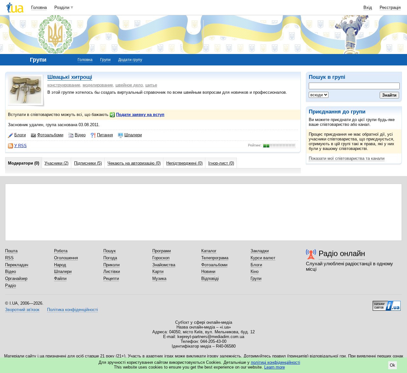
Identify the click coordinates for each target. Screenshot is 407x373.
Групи (105, 60)
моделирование (98, 85)
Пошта (11, 250)
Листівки (111, 271)
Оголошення (66, 257)
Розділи (61, 7)
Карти (157, 271)
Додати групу (130, 60)
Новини (208, 271)
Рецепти (111, 278)
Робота (60, 250)
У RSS (20, 145)
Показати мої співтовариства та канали (346, 158)
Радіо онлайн (342, 253)
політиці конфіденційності (275, 362)
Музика (159, 278)
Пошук (109, 250)
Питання (105, 134)
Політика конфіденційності (72, 309)
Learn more (274, 367)
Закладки (260, 250)
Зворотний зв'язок (22, 309)
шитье (151, 85)
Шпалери (133, 134)
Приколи (111, 264)
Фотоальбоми (50, 134)
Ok (392, 365)
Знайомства (163, 264)
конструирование (63, 85)
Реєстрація (390, 7)
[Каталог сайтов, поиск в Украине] (387, 303)
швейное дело (129, 85)
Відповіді (210, 278)
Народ (60, 264)
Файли (60, 278)
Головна (39, 7)
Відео (80, 134)
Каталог (209, 250)
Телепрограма (214, 257)
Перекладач (16, 264)
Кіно (255, 271)
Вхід (367, 7)
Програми (161, 250)
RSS (9, 257)
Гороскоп (160, 257)
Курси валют (263, 257)
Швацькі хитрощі (69, 77)
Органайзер (16, 278)
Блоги (20, 134)
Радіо (10, 285)
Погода (110, 257)
